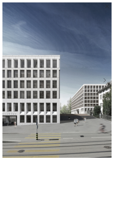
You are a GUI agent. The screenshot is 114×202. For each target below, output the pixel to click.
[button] (104, 80)
